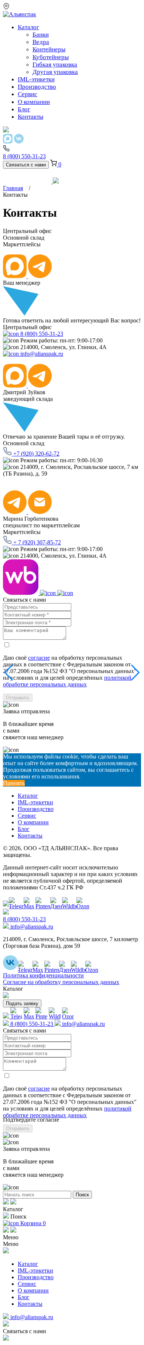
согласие (39, 658)
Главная (13, 188)
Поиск (82, 1194)
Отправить (18, 697)
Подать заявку (22, 1003)
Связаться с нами (26, 165)
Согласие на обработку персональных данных (61, 982)
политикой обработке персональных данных (67, 681)
